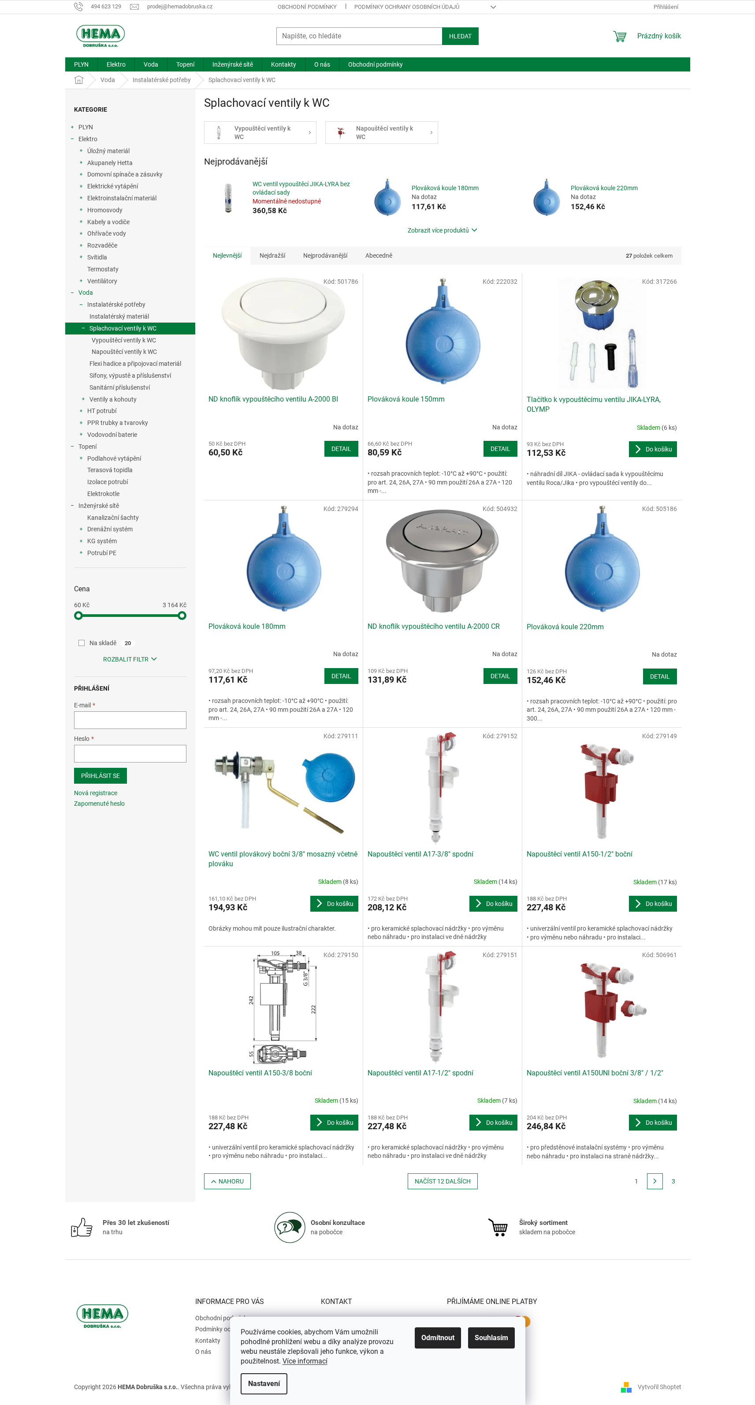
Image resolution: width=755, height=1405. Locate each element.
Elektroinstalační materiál (121, 198)
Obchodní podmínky (307, 7)
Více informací (305, 1361)
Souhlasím (491, 1338)
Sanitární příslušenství (119, 387)
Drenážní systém (110, 529)
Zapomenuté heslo (99, 803)
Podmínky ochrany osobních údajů (406, 7)
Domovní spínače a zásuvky (125, 174)
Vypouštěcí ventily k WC (124, 340)
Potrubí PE (101, 552)
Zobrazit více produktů (438, 230)
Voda (85, 292)
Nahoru (231, 1181)
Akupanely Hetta (110, 162)
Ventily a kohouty (113, 399)
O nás (203, 1351)
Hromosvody (105, 210)
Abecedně (378, 255)
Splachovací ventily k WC (122, 328)
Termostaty (103, 269)
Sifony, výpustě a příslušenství (130, 375)
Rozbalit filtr (126, 659)
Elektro (87, 139)
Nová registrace (95, 792)
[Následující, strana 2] (655, 1181)
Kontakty (207, 1340)
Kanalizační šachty (113, 517)
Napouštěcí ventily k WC (124, 351)
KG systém (102, 541)
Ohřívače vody (106, 233)
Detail (341, 448)
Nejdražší (272, 255)
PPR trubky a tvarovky (117, 422)
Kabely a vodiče (108, 221)
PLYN (85, 127)
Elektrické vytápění (112, 186)
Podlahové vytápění (114, 458)
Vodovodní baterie (112, 434)
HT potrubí (101, 410)
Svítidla (97, 257)
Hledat (460, 36)
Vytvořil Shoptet (659, 1386)
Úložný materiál (108, 150)
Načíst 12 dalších (443, 1181)
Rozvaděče (102, 245)
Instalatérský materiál (119, 316)
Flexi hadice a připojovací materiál (135, 363)
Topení (87, 446)
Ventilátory (102, 281)
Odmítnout (437, 1338)
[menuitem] (81, 64)
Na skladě (110, 642)
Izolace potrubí (107, 481)
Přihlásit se (100, 775)
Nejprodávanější (325, 255)
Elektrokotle (103, 493)
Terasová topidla (110, 469)
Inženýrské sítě (98, 505)
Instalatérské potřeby (116, 304)
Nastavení (264, 1383)
